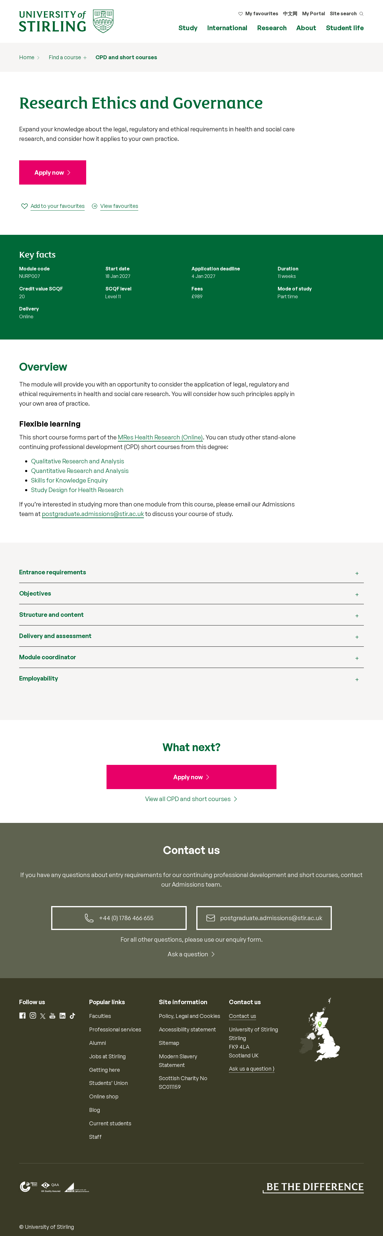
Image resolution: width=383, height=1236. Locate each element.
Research (272, 28)
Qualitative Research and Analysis (77, 461)
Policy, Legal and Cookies (189, 1016)
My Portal (313, 13)
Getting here (104, 1069)
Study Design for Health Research (77, 490)
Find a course (65, 57)
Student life (345, 28)
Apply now (49, 172)
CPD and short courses (126, 57)
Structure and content (51, 614)
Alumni (97, 1042)
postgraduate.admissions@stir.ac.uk (93, 513)
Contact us (242, 1016)
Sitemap (169, 1042)
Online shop (103, 1096)
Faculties (100, 1016)
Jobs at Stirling (107, 1056)
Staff (95, 1136)
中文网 (290, 13)
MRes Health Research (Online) (160, 437)
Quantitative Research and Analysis (80, 470)
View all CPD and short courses (188, 799)
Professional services (115, 1029)
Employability (38, 678)
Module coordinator (47, 657)
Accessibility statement (187, 1029)
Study (187, 28)
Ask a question (188, 954)
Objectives (35, 593)
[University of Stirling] (66, 20)
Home (26, 57)
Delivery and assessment (55, 636)
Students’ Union (108, 1083)
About (306, 28)
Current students (110, 1123)
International (227, 28)
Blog (94, 1109)
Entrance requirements (52, 572)
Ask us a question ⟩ (252, 1068)
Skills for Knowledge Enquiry (69, 480)
